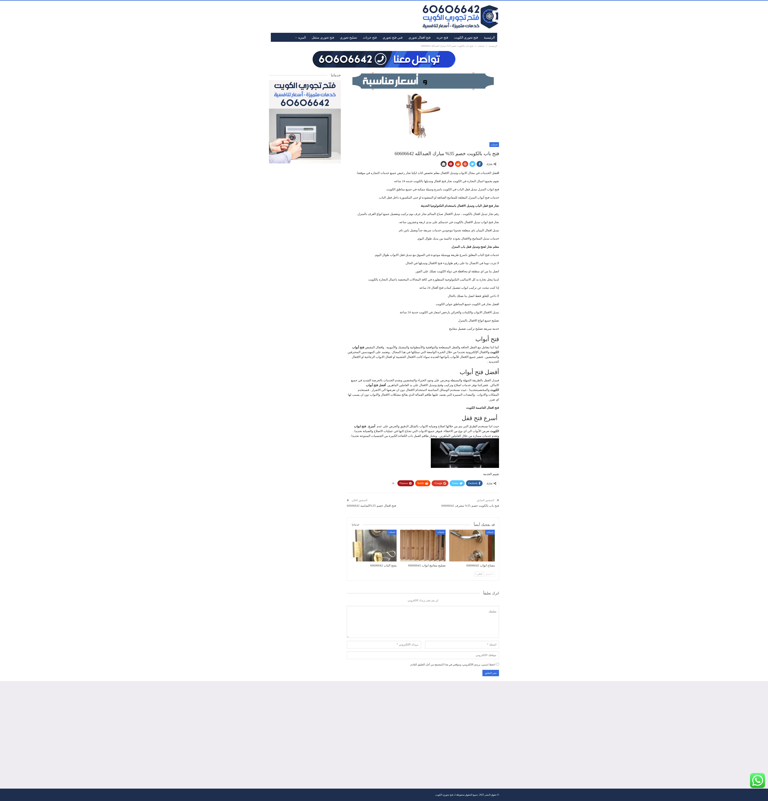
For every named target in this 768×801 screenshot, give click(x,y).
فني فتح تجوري (393, 37)
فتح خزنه (442, 37)
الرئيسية (489, 37)
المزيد (302, 37)
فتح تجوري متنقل (323, 37)
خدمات (494, 144)
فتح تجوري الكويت (466, 37)
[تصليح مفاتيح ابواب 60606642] (423, 545)
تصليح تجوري (348, 37)
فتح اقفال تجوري (419, 37)
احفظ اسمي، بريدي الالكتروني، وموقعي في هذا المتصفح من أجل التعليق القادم (452, 664)
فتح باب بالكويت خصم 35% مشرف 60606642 (470, 505)
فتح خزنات (370, 37)
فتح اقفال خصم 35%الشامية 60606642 (371, 505)
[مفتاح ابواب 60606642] (472, 545)
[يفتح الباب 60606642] (374, 545)
